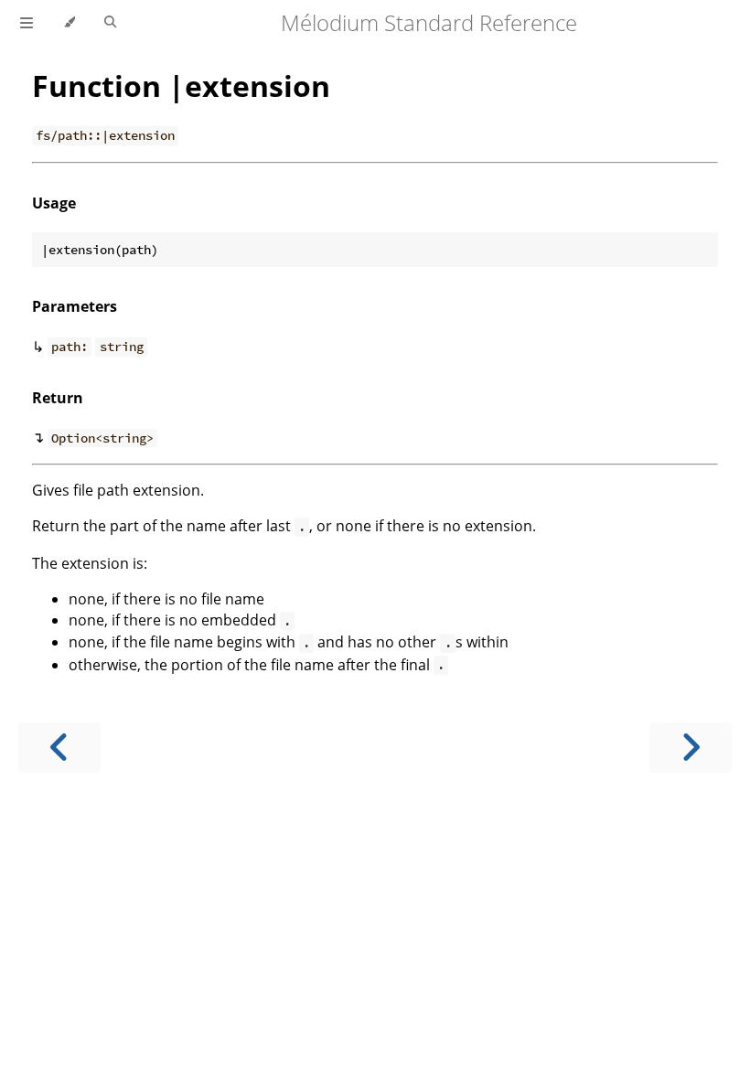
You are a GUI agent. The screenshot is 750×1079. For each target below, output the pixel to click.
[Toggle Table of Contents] (26, 23)
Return (57, 398)
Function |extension (181, 85)
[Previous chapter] (59, 747)
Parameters (74, 306)
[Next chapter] (690, 747)
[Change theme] (69, 23)
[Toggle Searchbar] (110, 23)
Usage (54, 203)
